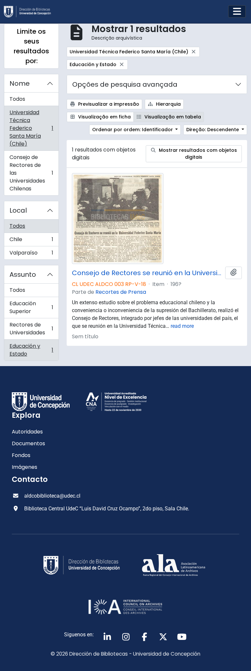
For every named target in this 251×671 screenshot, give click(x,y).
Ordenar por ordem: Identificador (133, 129)
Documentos (28, 443)
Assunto (22, 274)
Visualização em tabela (172, 117)
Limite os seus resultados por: (31, 46)
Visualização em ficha (104, 117)
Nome (19, 83)
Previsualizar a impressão (108, 104)
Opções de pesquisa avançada (124, 84)
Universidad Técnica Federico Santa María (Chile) (31, 128)
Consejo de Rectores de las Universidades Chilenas (31, 172)
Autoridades (27, 431)
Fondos (21, 455)
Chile (31, 241)
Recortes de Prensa (120, 292)
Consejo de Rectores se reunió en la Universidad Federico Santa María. (147, 273)
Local (18, 210)
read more (182, 326)
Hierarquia (168, 104)
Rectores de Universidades (31, 328)
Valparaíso (31, 254)
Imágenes (24, 467)
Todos (17, 99)
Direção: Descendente (213, 129)
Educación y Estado (31, 350)
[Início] (30, 11)
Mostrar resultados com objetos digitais (197, 153)
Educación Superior (31, 307)
